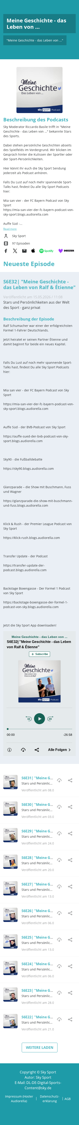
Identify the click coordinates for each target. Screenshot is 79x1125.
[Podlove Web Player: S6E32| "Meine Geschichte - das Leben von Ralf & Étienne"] (39, 693)
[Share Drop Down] (70, 780)
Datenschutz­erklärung (49, 1098)
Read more (10, 229)
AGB (68, 1099)
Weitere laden (39, 1047)
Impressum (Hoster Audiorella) (19, 1098)
